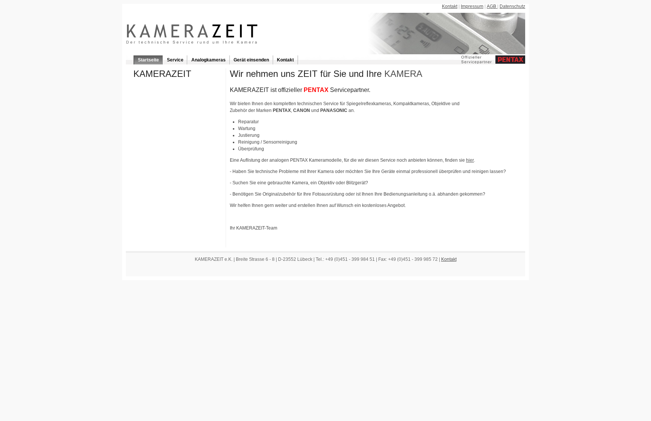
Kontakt (449, 6)
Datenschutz (512, 6)
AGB (492, 6)
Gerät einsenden (251, 60)
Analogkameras (208, 60)
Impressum (472, 6)
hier (470, 160)
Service (175, 60)
